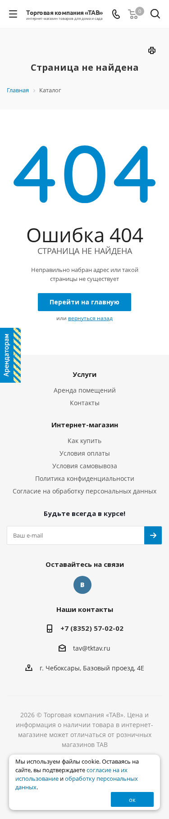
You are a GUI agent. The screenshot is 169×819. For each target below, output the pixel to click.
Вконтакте (82, 585)
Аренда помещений (85, 390)
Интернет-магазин (84, 424)
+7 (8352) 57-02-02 (91, 628)
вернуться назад (90, 318)
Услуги (84, 374)
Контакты (85, 402)
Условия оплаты (84, 453)
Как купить (84, 440)
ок (132, 800)
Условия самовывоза (84, 466)
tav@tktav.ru (91, 648)
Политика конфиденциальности (84, 478)
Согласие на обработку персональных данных (84, 491)
